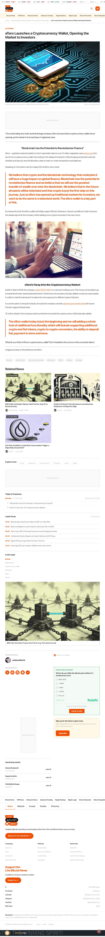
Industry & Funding (47, 16)
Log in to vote (76, 711)
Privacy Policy (42, 848)
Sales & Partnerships (77, 860)
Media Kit (73, 848)
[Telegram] (23, 672)
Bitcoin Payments (85, 16)
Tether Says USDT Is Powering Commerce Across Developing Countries (34, 531)
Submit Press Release (77, 856)
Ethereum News (33, 16)
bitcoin (7, 559)
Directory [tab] (55, 806)
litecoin (7, 577)
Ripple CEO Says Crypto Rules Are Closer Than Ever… (28, 541)
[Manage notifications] (99, 931)
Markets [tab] (20, 806)
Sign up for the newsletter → (19, 836)
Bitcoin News (11, 16)
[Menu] (97, 8)
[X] (7, 672)
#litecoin (69, 360)
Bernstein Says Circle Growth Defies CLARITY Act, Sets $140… (31, 522)
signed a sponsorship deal (74, 303)
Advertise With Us (76, 852)
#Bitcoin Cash (20, 360)
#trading (78, 360)
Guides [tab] (43, 806)
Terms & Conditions (44, 852)
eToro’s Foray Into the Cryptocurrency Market (27, 508)
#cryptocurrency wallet (36, 360)
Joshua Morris (18, 660)
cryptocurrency (45, 463)
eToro (7, 574)
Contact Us (9, 856)
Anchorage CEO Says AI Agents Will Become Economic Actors (31, 546)
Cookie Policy (42, 856)
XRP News (21, 16)
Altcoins (8, 498)
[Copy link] (28, 672)
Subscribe (63, 733)
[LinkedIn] (17, 672)
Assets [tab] (32, 806)
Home (7, 20)
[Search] (92, 9)
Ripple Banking (61, 16)
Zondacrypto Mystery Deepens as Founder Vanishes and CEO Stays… (33, 536)
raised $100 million (43, 290)
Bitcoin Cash (9, 563)
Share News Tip (10, 860)
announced (89, 153)
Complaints (41, 860)
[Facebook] (12, 672)
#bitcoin (9, 360)
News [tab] (10, 806)
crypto (66, 463)
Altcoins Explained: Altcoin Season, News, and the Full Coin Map (30, 20)
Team (7, 852)
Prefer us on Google (61, 655)
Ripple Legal (73, 16)
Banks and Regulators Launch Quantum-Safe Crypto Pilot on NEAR (32, 527)
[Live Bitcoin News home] (9, 8)
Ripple (75, 463)
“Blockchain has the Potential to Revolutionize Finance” (31, 503)
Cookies (51, 924)
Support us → (13, 880)
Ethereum (8, 570)
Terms (38, 924)
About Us (8, 848)
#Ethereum (51, 360)
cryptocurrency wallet (12, 566)
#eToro (61, 360)
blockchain (31, 463)
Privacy (44, 924)
